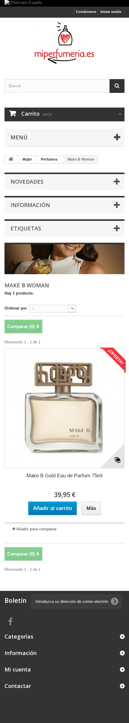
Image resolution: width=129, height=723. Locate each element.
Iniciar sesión (111, 11)
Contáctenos (86, 11)
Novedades (27, 181)
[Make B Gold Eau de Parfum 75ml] (65, 408)
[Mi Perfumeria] (64, 43)
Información (30, 205)
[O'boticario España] (64, 3)
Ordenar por (15, 308)
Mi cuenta (17, 669)
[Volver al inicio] (10, 159)
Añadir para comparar (36, 529)
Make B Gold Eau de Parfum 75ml (64, 476)
